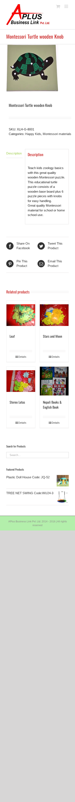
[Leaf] (20, 315)
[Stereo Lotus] (20, 381)
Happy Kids (33, 134)
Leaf (12, 336)
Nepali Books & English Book (52, 405)
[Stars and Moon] (54, 315)
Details (22, 356)
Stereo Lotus (17, 402)
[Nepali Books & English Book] (54, 381)
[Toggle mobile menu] (66, 6)
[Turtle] (37, 68)
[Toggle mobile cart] (58, 6)
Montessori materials (57, 134)
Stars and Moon (52, 336)
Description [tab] (14, 153)
